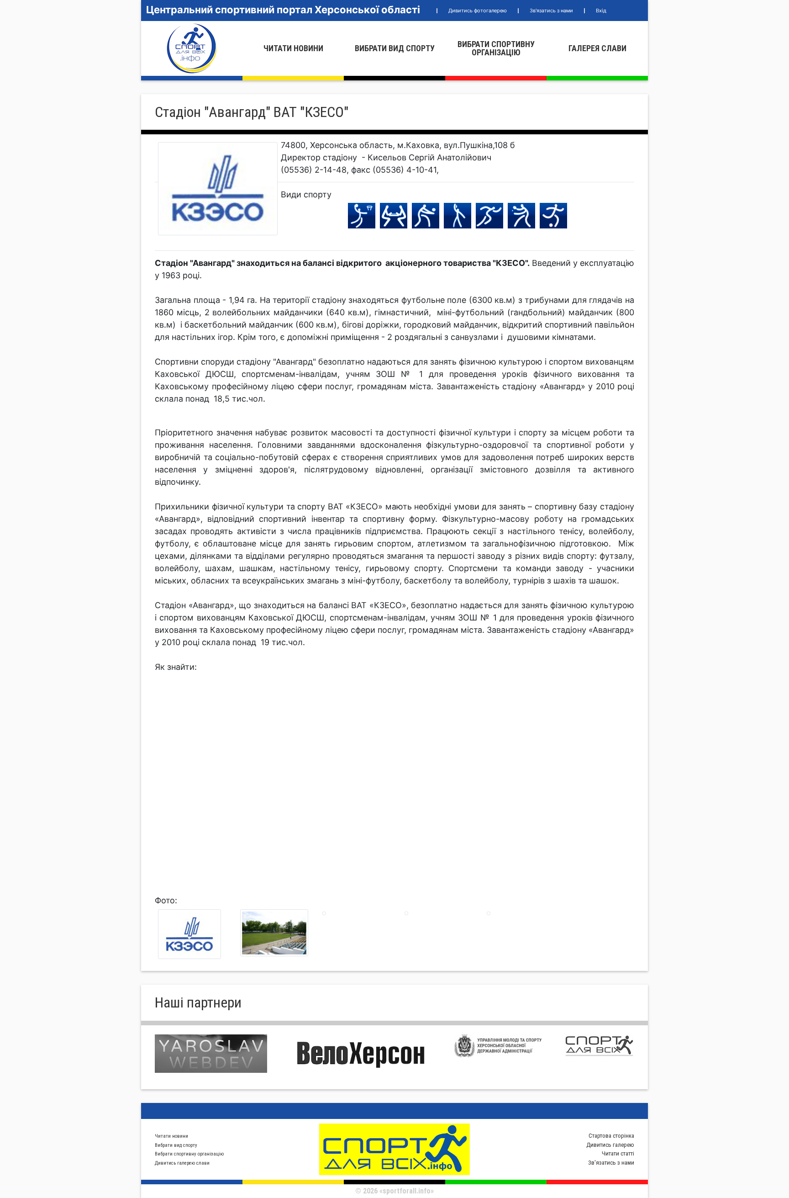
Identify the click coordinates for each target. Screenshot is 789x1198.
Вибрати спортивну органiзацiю (496, 48)
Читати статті (618, 1153)
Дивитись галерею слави (182, 1163)
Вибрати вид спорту (395, 48)
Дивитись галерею (610, 1144)
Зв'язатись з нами (551, 10)
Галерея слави (597, 48)
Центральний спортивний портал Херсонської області (283, 10)
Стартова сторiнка (611, 1135)
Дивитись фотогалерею (477, 10)
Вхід (601, 10)
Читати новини (293, 48)
